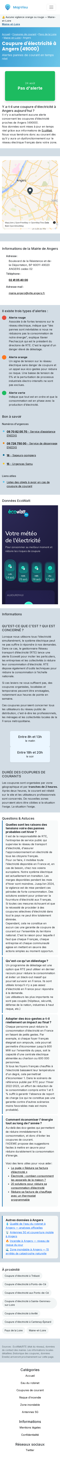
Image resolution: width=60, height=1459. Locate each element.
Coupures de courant (24, 34)
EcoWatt (47, 130)
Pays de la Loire (47, 34)
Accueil (6, 34)
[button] (30, 191)
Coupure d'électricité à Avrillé (21, 1313)
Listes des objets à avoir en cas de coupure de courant (28, 484)
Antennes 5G (30, 1412)
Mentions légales (30, 1427)
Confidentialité (30, 1434)
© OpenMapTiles (36, 222)
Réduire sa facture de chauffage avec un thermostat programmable (31, 1195)
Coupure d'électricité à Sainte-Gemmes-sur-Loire (28, 1303)
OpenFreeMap (21, 222)
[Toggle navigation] (51, 7)
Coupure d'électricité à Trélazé (22, 1275)
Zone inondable (30, 1404)
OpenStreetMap (17, 225)
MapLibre (9, 222)
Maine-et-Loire (11, 24)
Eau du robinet (30, 1383)
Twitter (30, 1450)
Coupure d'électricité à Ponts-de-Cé (25, 1284)
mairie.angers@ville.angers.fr (27, 293)
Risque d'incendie (30, 1397)
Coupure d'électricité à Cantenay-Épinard (28, 1321)
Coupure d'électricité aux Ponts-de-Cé (27, 1292)
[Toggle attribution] (54, 223)
